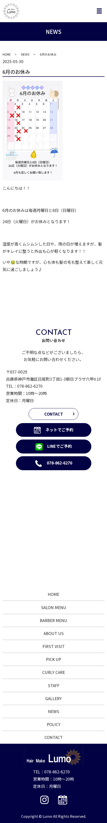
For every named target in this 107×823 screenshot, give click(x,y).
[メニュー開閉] (99, 10)
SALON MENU (53, 607)
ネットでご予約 (59, 430)
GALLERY (53, 698)
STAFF (53, 685)
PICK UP (53, 659)
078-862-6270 (30, 386)
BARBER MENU (53, 620)
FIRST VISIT (54, 646)
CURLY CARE (53, 672)
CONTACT (53, 414)
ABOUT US (54, 633)
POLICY (53, 724)
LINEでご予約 (59, 446)
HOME (6, 54)
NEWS (25, 54)
